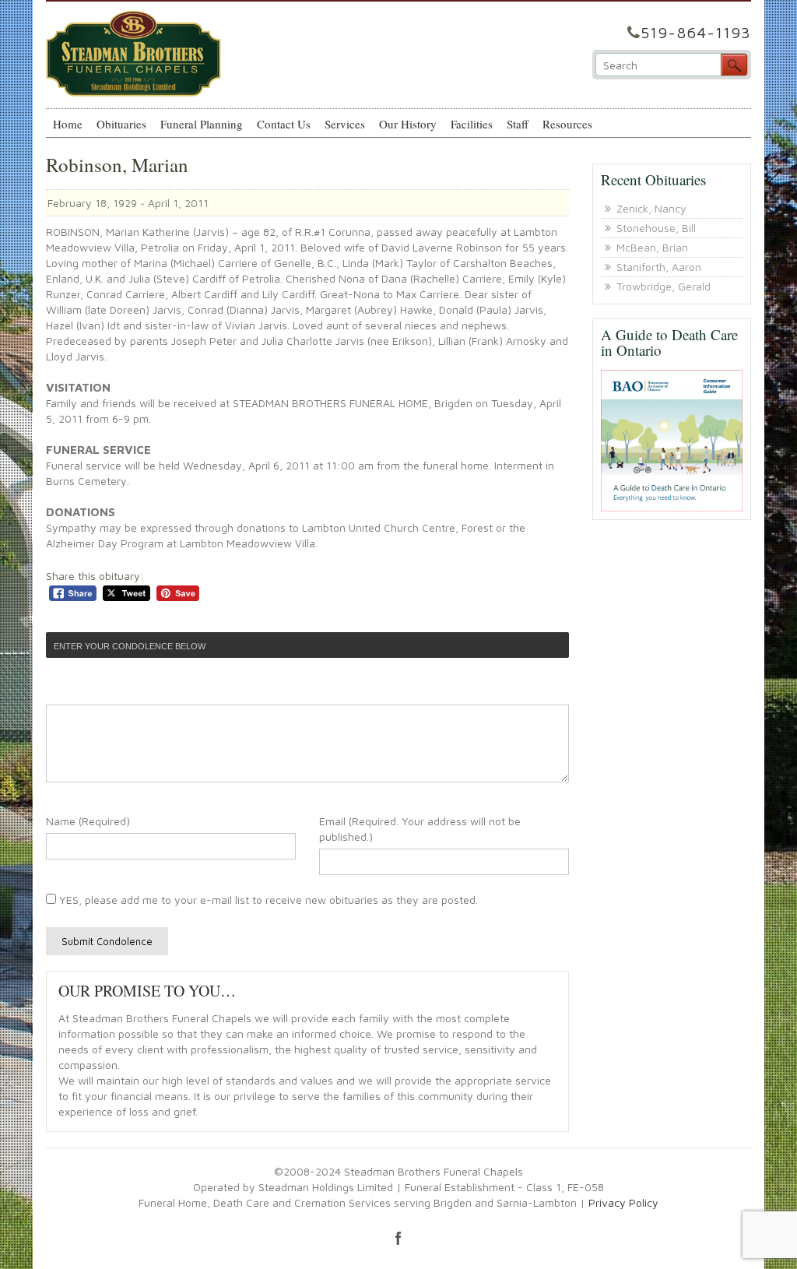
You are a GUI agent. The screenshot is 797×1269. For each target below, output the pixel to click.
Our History (408, 124)
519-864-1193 (696, 32)
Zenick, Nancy (651, 208)
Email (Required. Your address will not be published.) (420, 828)
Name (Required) (88, 821)
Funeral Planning (201, 124)
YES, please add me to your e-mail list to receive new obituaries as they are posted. (267, 899)
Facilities (472, 124)
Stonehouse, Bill (656, 227)
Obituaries (121, 124)
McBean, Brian (652, 247)
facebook (398, 1237)
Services (345, 124)
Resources (567, 124)
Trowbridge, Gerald (663, 286)
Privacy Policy (623, 1202)
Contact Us (284, 124)
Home (68, 124)
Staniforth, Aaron (658, 266)
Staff (517, 124)
